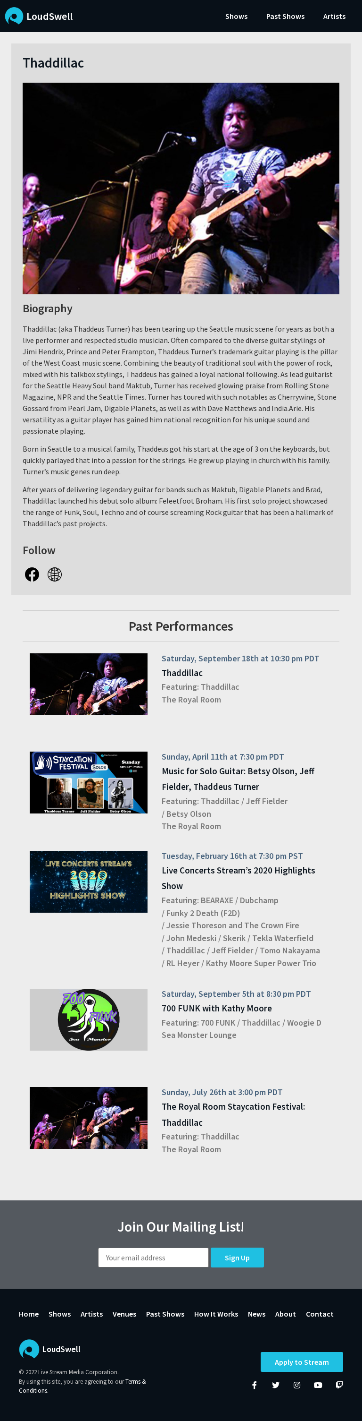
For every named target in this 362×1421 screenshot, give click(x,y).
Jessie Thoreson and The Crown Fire (232, 925)
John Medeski (191, 938)
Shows (236, 16)
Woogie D (304, 1022)
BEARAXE (217, 900)
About (285, 1313)
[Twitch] (339, 1385)
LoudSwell (49, 16)
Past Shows (285, 16)
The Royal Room (191, 699)
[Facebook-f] (254, 1385)
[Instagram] (297, 1385)
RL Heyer (182, 963)
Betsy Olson (188, 813)
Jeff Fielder (267, 801)
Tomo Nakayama (290, 950)
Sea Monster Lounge (199, 1034)
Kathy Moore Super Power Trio (261, 963)
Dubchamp (259, 900)
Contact (320, 1313)
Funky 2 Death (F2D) (203, 912)
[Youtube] (318, 1385)
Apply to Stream (302, 1362)
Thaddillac (182, 672)
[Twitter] (276, 1385)
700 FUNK (218, 1022)
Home (29, 1313)
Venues (124, 1313)
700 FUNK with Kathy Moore (217, 1008)
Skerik (234, 938)
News (256, 1313)
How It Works (216, 1313)
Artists (334, 16)
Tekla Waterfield (282, 938)
